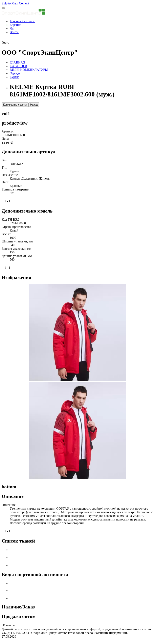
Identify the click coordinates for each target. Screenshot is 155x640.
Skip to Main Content (15, 3)
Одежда (15, 73)
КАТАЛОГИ (18, 66)
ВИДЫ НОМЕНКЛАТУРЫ (29, 69)
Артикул (8, 131)
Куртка (14, 77)
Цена (5, 138)
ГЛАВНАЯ (17, 62)
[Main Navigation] (3, 8)
